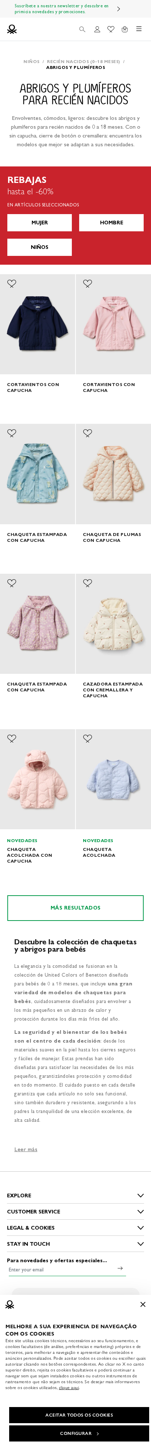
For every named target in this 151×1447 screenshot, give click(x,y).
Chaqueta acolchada (99, 852)
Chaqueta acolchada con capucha (29, 855)
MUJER (40, 223)
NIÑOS (39, 247)
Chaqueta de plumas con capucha (112, 537)
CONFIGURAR (76, 1433)
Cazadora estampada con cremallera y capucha (113, 689)
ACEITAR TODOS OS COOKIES (79, 1415)
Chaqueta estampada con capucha (37, 537)
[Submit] (120, 1268)
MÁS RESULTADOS (76, 908)
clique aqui (69, 1387)
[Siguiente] (119, 9)
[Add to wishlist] (11, 284)
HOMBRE (111, 223)
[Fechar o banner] (143, 1304)
